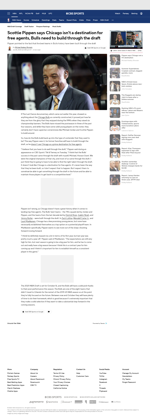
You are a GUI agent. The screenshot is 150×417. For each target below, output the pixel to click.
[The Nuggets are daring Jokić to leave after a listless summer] (115, 99)
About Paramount (37, 379)
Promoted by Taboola (99, 323)
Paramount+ (35, 382)
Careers (33, 376)
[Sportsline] (52, 402)
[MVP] (92, 401)
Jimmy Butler (27, 218)
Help (78, 373)
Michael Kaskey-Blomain (23, 47)
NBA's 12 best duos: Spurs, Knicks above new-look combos (132, 84)
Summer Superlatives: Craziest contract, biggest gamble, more (132, 71)
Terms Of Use (58, 373)
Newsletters (127, 376)
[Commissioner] (81, 401)
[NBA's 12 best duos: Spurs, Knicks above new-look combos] (115, 86)
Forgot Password (129, 382)
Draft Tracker (29, 27)
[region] (126, 39)
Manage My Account (130, 373)
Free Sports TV (13, 379)
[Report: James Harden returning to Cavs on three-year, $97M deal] (115, 180)
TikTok (101, 376)
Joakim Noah (83, 215)
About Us (34, 373)
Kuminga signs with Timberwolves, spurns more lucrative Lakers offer (130, 124)
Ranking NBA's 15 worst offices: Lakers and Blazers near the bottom (132, 110)
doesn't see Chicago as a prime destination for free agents (56, 144)
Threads (102, 388)
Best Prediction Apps (15, 385)
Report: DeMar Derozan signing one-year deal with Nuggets (131, 137)
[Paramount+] (66, 401)
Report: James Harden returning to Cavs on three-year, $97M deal (131, 177)
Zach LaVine (67, 218)
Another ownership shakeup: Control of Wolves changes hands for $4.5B (132, 165)
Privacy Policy (58, 376)
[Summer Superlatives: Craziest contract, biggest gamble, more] (115, 73)
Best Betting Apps (14, 382)
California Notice (60, 386)
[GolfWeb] (116, 402)
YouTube (102, 373)
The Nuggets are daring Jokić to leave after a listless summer (131, 97)
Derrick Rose (71, 215)
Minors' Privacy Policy (61, 379)
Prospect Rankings (43, 27)
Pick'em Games (13, 373)
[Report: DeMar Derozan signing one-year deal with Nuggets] (115, 139)
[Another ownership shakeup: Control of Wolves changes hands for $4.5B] (115, 166)
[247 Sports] (36, 401)
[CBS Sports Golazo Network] (92, 397)
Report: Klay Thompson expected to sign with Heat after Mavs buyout (131, 150)
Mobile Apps (12, 391)
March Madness (13, 388)
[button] (113, 20)
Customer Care (82, 376)
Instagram (103, 379)
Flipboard (103, 391)
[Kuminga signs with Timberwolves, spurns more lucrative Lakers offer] (115, 125)
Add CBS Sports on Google (96, 48)
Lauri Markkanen (28, 221)
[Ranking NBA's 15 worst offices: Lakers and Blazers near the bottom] (115, 112)
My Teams (126, 379)
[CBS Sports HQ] (70, 397)
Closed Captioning (60, 383)
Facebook (103, 382)
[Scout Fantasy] (104, 402)
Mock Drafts (56, 27)
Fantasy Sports (13, 376)
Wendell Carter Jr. (81, 218)
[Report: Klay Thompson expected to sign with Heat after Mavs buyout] (115, 152)
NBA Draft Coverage (14, 27)
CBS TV (33, 385)
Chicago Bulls (44, 117)
